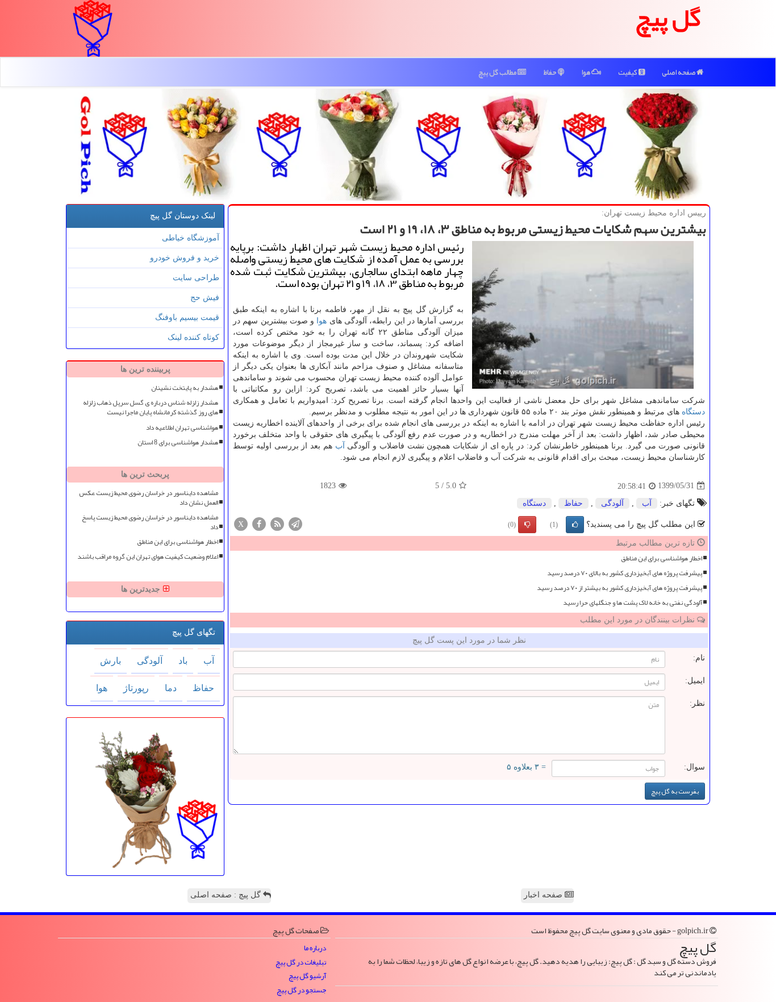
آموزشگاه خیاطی (190, 238)
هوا (586, 72)
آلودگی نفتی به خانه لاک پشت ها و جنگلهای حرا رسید (632, 602)
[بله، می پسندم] (575, 524)
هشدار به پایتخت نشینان (184, 387)
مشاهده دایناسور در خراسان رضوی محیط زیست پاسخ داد (150, 522)
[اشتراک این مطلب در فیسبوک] (259, 523)
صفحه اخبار (544, 895)
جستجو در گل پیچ (301, 990)
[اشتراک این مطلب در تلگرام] (295, 523)
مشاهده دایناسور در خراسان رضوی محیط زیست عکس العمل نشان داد (148, 498)
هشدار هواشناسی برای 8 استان (177, 442)
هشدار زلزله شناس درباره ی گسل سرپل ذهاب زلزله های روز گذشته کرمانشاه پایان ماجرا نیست (150, 407)
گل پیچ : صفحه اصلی (226, 895)
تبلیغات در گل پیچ (301, 962)
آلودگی (612, 503)
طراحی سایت (196, 277)
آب (340, 446)
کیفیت (628, 72)
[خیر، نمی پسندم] (527, 524)
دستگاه (693, 412)
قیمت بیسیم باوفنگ (187, 317)
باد (182, 661)
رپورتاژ (136, 688)
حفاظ (550, 72)
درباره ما (315, 948)
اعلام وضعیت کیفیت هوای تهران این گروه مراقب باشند (147, 556)
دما (171, 688)
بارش (110, 661)
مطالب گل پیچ (498, 72)
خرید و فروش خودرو (184, 257)
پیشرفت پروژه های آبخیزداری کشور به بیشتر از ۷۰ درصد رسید (619, 587)
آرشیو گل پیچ (307, 976)
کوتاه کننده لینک (193, 337)
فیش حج (204, 297)
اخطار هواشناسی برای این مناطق (661, 558)
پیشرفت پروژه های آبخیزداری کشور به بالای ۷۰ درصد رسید (624, 573)
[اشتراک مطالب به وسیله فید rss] (277, 523)
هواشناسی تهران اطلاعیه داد (182, 427)
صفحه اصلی (679, 72)
